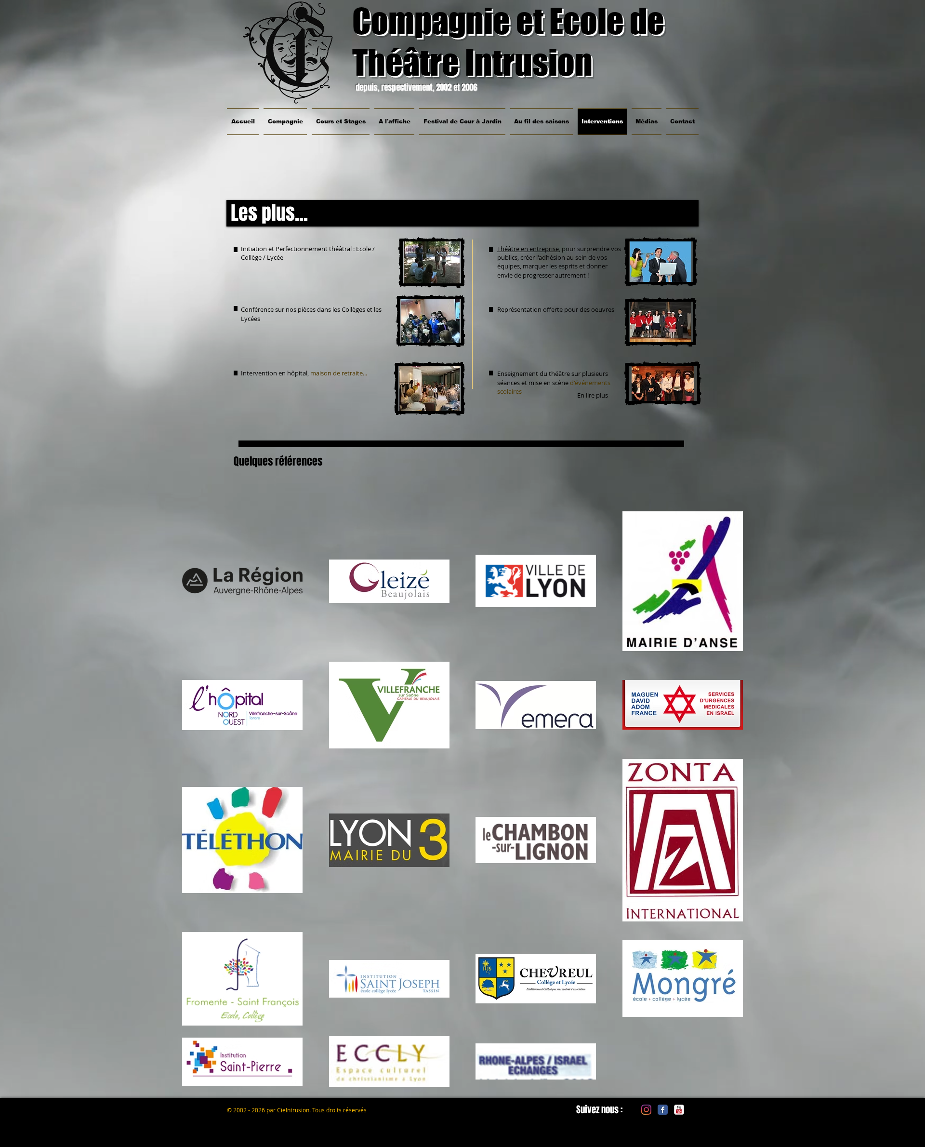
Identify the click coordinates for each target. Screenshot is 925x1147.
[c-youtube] (679, 1110)
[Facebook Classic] (663, 1110)
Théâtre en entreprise (528, 248)
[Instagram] (646, 1110)
